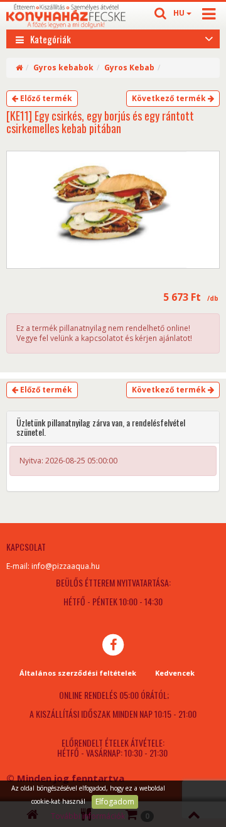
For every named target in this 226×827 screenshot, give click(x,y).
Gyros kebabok (63, 67)
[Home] (19, 67)
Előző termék (45, 98)
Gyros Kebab (129, 67)
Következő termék (170, 98)
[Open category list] (209, 38)
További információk (88, 816)
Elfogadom (114, 801)
